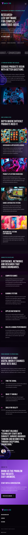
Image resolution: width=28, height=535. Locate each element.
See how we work (6, 36)
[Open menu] (25, 3)
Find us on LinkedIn (8, 496)
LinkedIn (3, 518)
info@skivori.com (5, 514)
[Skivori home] (6, 3)
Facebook (3, 522)
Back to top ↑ (3, 532)
